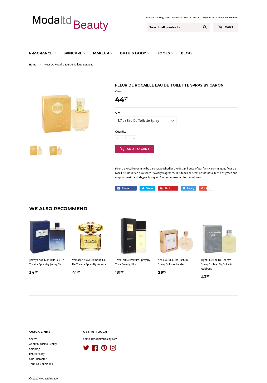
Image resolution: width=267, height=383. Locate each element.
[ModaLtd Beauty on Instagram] (113, 349)
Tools (164, 53)
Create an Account (227, 17)
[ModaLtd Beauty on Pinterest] (104, 349)
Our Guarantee (38, 358)
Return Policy (36, 353)
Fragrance (41, 53)
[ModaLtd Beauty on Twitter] (86, 349)
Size (117, 113)
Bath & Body (133, 53)
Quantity (120, 131)
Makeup (101, 53)
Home (32, 64)
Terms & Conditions (41, 363)
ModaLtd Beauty (48, 378)
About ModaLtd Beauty (43, 343)
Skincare (73, 53)
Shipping (34, 348)
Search (33, 338)
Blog (186, 53)
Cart (229, 27)
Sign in (207, 17)
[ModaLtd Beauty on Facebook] (95, 349)
